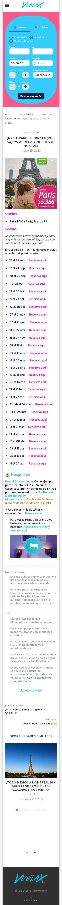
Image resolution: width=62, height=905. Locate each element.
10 (45, 810)
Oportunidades (27, 114)
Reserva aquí (37, 260)
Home (8, 114)
